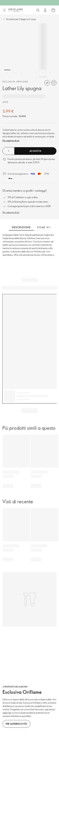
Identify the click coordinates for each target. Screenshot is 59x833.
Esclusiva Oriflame (15, 81)
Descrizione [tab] (21, 227)
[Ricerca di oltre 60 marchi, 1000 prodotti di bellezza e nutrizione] (38, 10)
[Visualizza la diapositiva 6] (42, 73)
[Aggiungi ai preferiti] (53, 82)
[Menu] (4, 10)
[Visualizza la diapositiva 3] (21, 73)
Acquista (35, 150)
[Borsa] (53, 10)
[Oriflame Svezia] (15, 10)
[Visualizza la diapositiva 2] (14, 73)
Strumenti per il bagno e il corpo (21, 19)
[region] (29, 50)
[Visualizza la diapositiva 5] (35, 73)
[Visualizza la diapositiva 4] (28, 73)
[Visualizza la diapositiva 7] (50, 73)
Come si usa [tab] (46, 227)
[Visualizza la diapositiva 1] (7, 73)
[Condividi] (47, 82)
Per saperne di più (11, 140)
